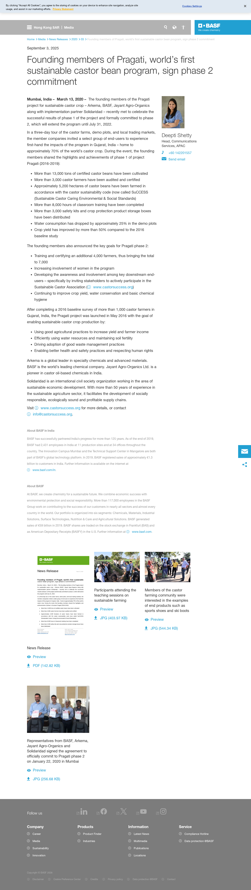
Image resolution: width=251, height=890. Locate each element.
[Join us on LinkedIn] (81, 814)
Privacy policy (115, 879)
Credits (94, 879)
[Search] (165, 27)
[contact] (244, 451)
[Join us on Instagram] (161, 814)
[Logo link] (209, 27)
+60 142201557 (180, 153)
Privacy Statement (63, 9)
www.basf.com (142, 531)
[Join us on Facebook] (101, 814)
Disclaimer (38, 879)
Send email (176, 159)
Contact (171, 879)
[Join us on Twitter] (121, 814)
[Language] (174, 27)
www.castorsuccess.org (113, 287)
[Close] (245, 6)
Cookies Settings (192, 5)
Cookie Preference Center (67, 879)
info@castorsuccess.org (52, 414)
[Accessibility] (183, 27)
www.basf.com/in (44, 470)
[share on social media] (244, 464)
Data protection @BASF (145, 879)
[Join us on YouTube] (141, 814)
